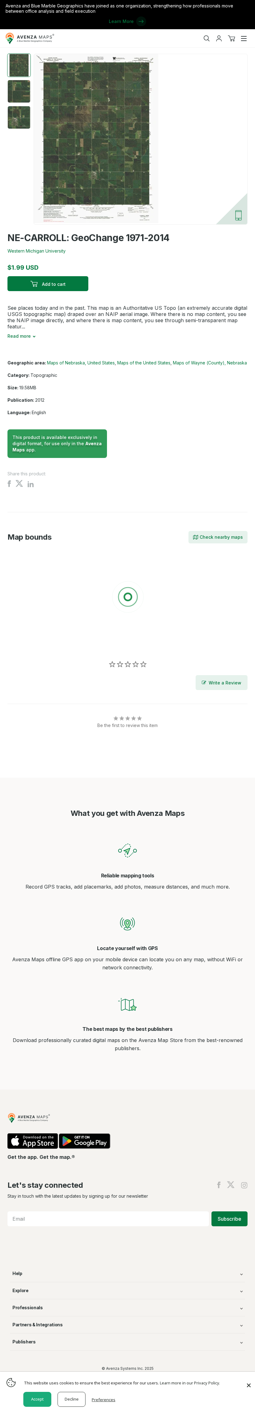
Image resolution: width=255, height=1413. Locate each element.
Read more (19, 336)
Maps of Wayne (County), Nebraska (210, 362)
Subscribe (229, 1219)
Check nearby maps (221, 537)
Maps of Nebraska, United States (81, 362)
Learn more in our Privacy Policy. (190, 1383)
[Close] (249, 1382)
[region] (127, 598)
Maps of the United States (143, 362)
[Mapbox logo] (23, 642)
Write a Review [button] (225, 682)
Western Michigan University (36, 251)
